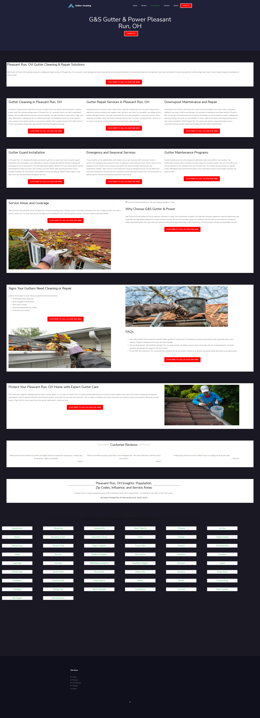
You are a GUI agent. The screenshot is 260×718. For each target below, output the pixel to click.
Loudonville (99, 528)
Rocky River (222, 571)
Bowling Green (58, 537)
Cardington (140, 589)
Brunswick (99, 571)
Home (135, 6)
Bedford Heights (99, 554)
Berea (140, 580)
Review (144, 6)
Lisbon (17, 554)
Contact (167, 6)
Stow (140, 537)
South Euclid (58, 580)
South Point (58, 571)
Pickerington (99, 580)
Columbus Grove (99, 537)
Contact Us (186, 5)
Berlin (181, 580)
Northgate (17, 598)
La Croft (181, 589)
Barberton (58, 589)
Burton (58, 554)
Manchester (140, 554)
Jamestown (17, 528)
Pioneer (181, 545)
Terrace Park (58, 545)
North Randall (99, 589)
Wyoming (58, 528)
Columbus (17, 580)
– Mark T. (158, 461)
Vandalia (17, 589)
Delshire (222, 554)
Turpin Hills (140, 545)
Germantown (58, 598)
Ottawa (181, 528)
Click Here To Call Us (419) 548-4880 (124, 82)
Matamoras (17, 545)
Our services (155, 6)
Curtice (222, 528)
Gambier (58, 563)
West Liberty (140, 528)
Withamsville (222, 545)
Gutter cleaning (83, 5)
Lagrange (17, 563)
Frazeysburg (222, 580)
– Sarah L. (80, 461)
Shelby (181, 537)
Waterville (140, 571)
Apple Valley (222, 537)
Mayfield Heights (140, 563)
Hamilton (181, 554)
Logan (222, 563)
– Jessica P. (235, 458)
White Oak (17, 571)
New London (222, 589)
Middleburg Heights (99, 563)
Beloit (17, 537)
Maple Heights (99, 545)
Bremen (181, 563)
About (176, 6)
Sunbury (181, 571)
